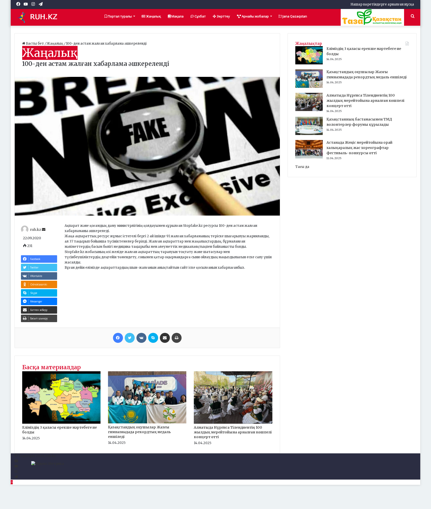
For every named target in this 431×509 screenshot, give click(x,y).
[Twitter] (130, 338)
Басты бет (35, 43)
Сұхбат (200, 16)
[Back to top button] (12, 482)
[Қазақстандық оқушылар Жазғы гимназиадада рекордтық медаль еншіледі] (147, 422)
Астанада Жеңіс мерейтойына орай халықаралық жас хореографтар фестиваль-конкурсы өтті (359, 147)
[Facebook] (118, 338)
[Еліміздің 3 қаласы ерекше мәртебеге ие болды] (61, 422)
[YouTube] (16, 466)
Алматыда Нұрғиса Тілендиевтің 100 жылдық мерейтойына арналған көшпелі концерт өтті (233, 432)
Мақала (177, 16)
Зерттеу (223, 16)
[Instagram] (15, 472)
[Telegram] (16, 477)
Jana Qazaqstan (294, 16)
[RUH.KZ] (39, 17)
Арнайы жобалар (255, 16)
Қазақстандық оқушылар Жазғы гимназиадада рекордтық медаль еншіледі (139, 432)
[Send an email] (43, 229)
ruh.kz (35, 229)
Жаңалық (153, 16)
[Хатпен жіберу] (165, 338)
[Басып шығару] (177, 338)
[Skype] (153, 338)
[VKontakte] (141, 338)
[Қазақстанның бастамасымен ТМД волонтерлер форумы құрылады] (309, 134)
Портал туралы (119, 16)
